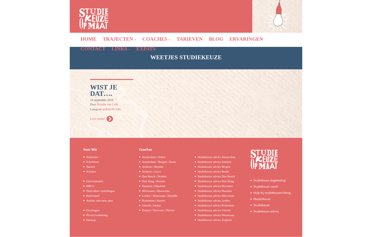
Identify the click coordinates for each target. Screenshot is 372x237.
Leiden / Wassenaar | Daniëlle (160, 195)
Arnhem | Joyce (151, 171)
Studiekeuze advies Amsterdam (216, 157)
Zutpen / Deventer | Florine (158, 210)
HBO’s (90, 186)
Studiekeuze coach (265, 186)
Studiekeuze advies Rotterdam (216, 205)
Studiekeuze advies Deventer (215, 186)
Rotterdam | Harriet (153, 200)
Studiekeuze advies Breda (213, 171)
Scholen (91, 171)
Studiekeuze (261, 205)
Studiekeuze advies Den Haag (216, 181)
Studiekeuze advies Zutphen (215, 220)
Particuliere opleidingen (100, 190)
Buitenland (92, 195)
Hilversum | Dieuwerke (156, 190)
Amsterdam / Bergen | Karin (159, 161)
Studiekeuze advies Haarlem (215, 190)
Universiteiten (94, 181)
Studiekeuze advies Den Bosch (216, 176)
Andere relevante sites (99, 200)
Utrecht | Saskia (151, 205)
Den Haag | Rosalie (153, 181)
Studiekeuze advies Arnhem (214, 161)
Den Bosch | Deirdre (154, 176)
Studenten (92, 157)
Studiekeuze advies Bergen (214, 166)
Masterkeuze (261, 199)
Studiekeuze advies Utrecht (214, 210)
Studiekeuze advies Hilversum (216, 195)
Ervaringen (93, 210)
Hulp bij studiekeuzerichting (272, 193)
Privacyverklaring (97, 215)
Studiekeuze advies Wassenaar (216, 215)
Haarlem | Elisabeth (153, 186)
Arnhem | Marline (152, 166)
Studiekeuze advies (266, 211)
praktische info (111, 109)
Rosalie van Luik (107, 104)
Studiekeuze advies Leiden (214, 200)
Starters (90, 166)
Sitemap (91, 220)
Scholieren (92, 161)
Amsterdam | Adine (153, 157)
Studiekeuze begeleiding (269, 180)
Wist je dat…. (103, 90)
